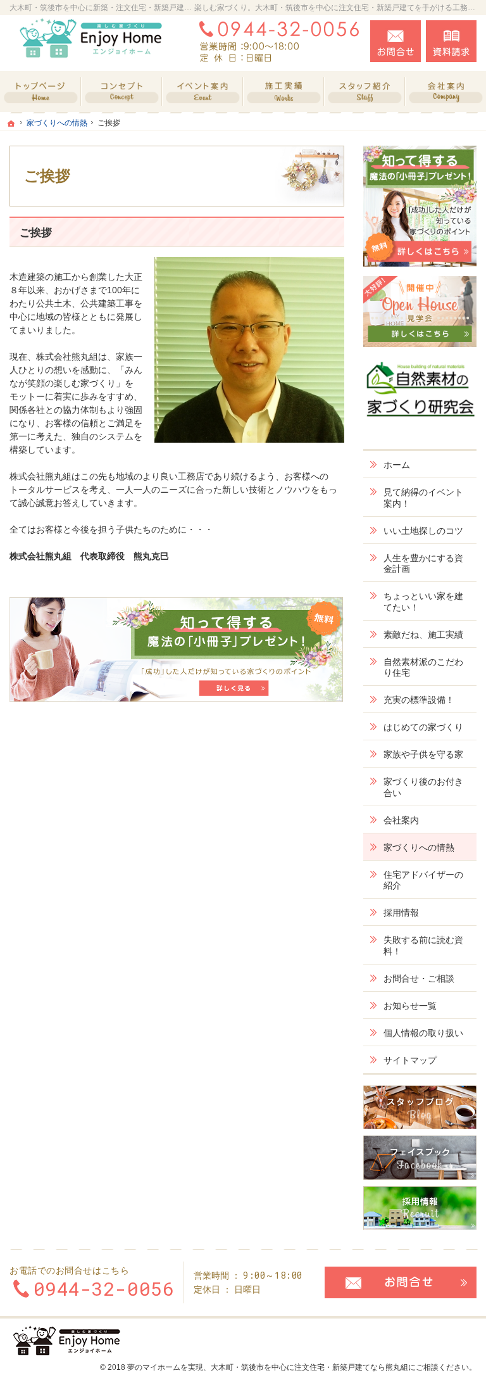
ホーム (396, 465)
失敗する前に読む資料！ (423, 945)
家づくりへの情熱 (418, 847)
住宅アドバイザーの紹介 (423, 880)
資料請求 (451, 41)
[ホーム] (40, 91)
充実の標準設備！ (418, 700)
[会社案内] (445, 91)
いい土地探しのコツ (423, 531)
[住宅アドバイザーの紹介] (364, 91)
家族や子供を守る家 (423, 754)
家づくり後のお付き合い (423, 787)
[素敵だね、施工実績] (283, 91)
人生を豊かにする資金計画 (423, 563)
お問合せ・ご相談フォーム (401, 1282)
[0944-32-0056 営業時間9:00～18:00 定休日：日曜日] (276, 41)
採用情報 (401, 913)
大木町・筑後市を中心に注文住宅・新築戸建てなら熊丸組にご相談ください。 (344, 1367)
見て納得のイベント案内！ (423, 498)
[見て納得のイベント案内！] (202, 91)
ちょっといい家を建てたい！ (423, 601)
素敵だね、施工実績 (423, 635)
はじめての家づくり (423, 727)
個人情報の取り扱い (423, 1033)
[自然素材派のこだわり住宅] (121, 91)
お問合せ (395, 41)
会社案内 (401, 820)
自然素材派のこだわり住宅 (423, 667)
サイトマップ (410, 1060)
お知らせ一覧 (410, 1006)
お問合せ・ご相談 (418, 978)
